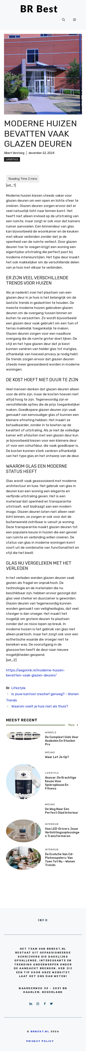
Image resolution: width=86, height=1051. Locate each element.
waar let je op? (57, 757)
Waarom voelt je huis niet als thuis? (39, 706)
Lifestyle (12, 159)
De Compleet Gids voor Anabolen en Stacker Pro (62, 740)
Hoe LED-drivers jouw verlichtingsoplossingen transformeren (62, 832)
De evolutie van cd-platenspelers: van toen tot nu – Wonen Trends (60, 859)
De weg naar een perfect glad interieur (61, 810)
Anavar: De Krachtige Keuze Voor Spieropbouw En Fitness (60, 783)
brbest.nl (40, 1031)
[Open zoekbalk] (63, 20)
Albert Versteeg (14, 153)
